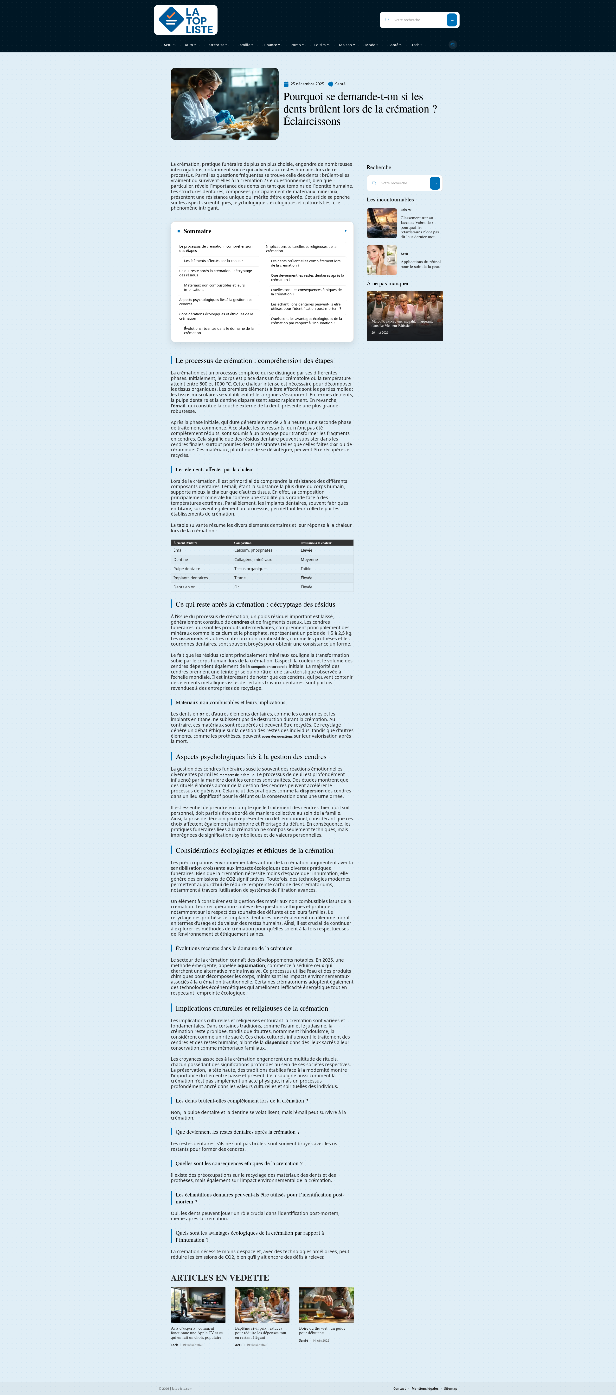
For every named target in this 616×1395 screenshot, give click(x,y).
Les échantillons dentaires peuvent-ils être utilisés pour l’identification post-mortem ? (306, 306)
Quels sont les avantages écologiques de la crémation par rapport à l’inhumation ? (306, 320)
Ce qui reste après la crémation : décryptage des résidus (215, 272)
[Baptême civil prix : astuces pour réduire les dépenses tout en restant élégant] (262, 1305)
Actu (239, 1345)
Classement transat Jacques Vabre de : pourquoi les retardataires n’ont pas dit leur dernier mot (420, 227)
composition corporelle (269, 667)
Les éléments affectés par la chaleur (213, 260)
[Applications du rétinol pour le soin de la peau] (382, 260)
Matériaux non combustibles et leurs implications (214, 287)
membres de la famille (236, 775)
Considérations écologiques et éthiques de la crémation (216, 316)
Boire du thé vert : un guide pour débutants (322, 1330)
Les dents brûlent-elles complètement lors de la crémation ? (305, 263)
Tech (174, 1345)
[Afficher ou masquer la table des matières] (279, 231)
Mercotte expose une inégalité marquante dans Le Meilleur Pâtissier (402, 323)
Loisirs (406, 210)
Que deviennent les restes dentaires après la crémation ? (307, 277)
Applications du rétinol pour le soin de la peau (421, 264)
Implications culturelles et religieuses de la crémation (301, 248)
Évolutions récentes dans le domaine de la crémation (219, 330)
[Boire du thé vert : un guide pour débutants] (326, 1305)
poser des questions (277, 736)
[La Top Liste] (186, 20)
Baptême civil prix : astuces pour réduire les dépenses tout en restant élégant (260, 1332)
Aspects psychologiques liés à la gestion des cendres (215, 301)
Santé (340, 84)
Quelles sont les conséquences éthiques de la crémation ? (306, 291)
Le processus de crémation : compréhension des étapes (215, 248)
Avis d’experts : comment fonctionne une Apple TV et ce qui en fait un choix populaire (197, 1332)
